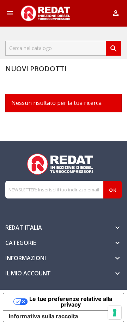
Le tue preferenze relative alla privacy (70, 301)
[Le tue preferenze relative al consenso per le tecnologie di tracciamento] (114, 312)
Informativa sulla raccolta (43, 316)
